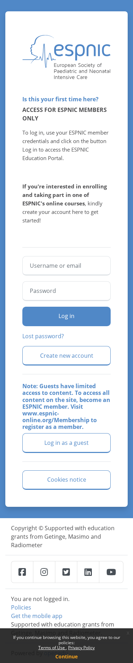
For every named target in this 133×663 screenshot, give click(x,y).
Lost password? (43, 336)
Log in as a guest (66, 443)
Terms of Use (52, 648)
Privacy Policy (81, 648)
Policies (21, 607)
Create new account (66, 355)
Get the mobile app (36, 616)
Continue (66, 656)
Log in (66, 316)
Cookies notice (66, 479)
